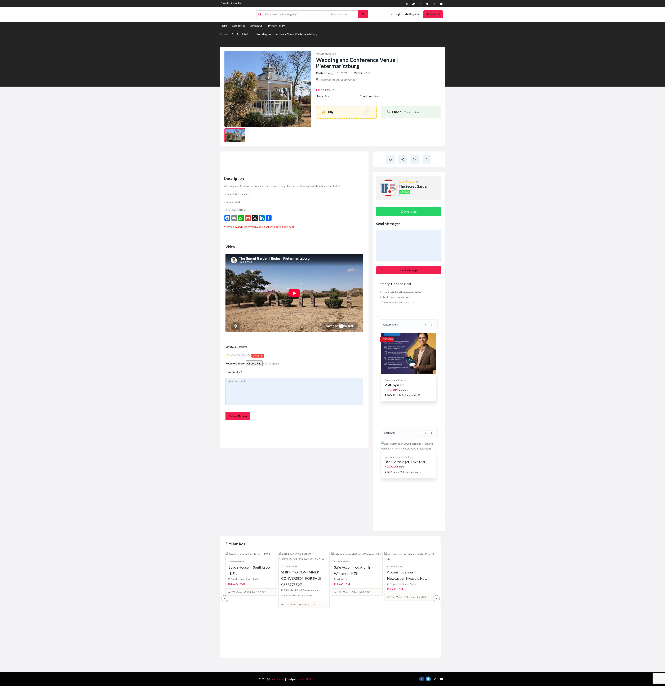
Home (224, 25)
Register (414, 14)
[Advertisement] (286, 163)
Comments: (233, 371)
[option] (409, 367)
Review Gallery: (235, 363)
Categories (238, 25)
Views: (358, 73)
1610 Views (290, 604)
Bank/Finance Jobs (417, 488)
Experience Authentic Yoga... (407, 385)
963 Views (236, 592)
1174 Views (396, 597)
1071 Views (343, 592)
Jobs (402, 488)
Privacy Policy (276, 25)
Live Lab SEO (303, 679)
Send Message (408, 270)
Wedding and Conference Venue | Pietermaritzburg (286, 33)
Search (225, 3)
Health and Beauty (395, 380)
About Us (236, 3)
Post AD (435, 14)
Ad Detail (242, 33)
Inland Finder (277, 679)
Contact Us (256, 25)
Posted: (321, 73)
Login (397, 14)
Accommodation (326, 53)
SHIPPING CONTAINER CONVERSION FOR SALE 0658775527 (301, 578)
